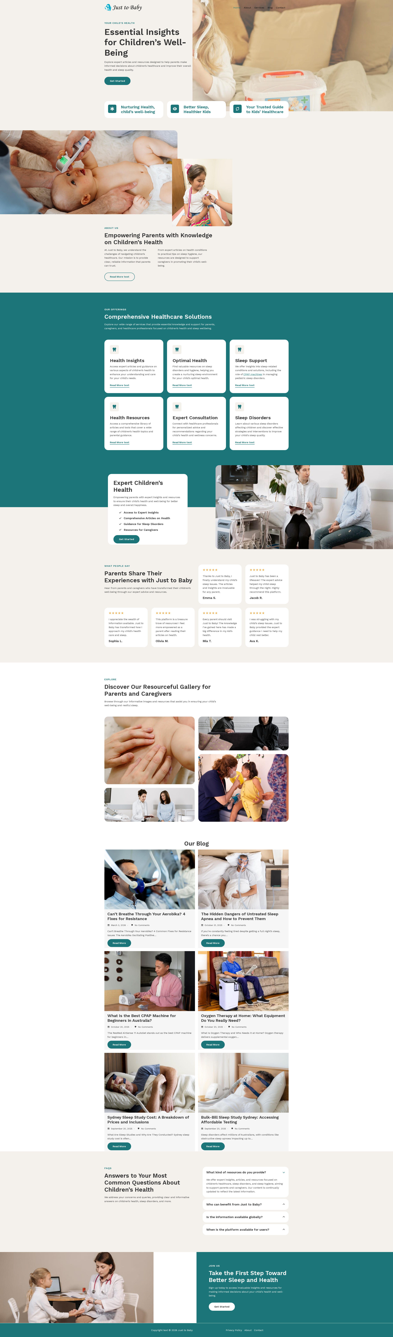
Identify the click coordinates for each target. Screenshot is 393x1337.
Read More (119, 943)
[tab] (246, 1182)
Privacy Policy (234, 1330)
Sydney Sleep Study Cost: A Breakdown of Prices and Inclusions (148, 1119)
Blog (270, 7)
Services (259, 7)
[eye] (175, 109)
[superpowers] (237, 109)
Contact (280, 7)
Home (236, 7)
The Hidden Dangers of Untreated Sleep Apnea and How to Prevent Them (239, 916)
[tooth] (114, 349)
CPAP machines (252, 374)
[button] (117, 81)
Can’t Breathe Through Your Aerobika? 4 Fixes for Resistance (146, 916)
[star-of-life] (112, 109)
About (247, 7)
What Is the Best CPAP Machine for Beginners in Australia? (141, 1018)
